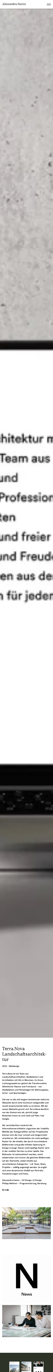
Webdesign (14, 1066)
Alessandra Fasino (14, 4)
